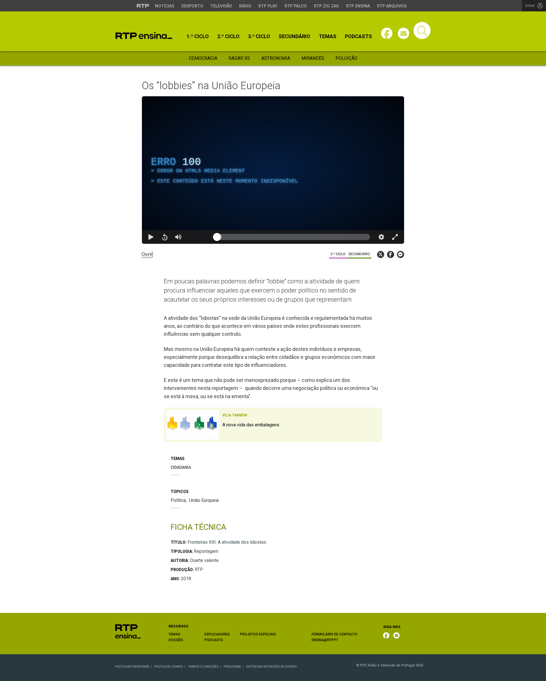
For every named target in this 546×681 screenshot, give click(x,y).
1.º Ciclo (198, 36)
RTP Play (268, 5)
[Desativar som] (178, 237)
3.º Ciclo (259, 36)
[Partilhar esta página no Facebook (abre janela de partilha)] (390, 254)
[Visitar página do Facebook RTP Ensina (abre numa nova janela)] (386, 33)
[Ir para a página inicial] (128, 631)
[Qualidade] (381, 237)
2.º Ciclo (228, 36)
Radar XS (239, 58)
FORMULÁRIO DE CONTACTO (334, 634)
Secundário (294, 36)
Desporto (192, 5)
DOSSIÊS (176, 640)
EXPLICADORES (217, 634)
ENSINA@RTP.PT (325, 640)
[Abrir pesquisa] (422, 30)
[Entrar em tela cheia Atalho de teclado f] (395, 237)
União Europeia (204, 500)
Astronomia (275, 58)
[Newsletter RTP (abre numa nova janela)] (396, 635)
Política (178, 500)
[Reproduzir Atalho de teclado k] (151, 237)
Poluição (346, 58)
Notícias (164, 5)
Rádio (245, 5)
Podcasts (358, 36)
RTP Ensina (358, 5)
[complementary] (273, 170)
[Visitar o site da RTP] (143, 5)
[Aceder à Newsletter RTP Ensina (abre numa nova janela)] (403, 33)
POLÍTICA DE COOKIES (168, 666)
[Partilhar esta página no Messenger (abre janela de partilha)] (400, 254)
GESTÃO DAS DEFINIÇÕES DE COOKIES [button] (271, 666)
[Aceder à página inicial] (143, 35)
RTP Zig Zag (326, 5)
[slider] (293, 237)
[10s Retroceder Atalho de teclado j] (164, 237)
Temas (327, 36)
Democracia (203, 58)
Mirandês (312, 58)
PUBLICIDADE (232, 666)
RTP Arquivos (392, 5)
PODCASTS (213, 640)
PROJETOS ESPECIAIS (258, 634)
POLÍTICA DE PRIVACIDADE (132, 666)
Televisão (221, 5)
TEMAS (174, 634)
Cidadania (181, 467)
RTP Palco (296, 5)
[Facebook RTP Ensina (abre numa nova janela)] (386, 635)
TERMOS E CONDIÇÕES (203, 666)
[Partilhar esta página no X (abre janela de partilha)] (380, 254)
